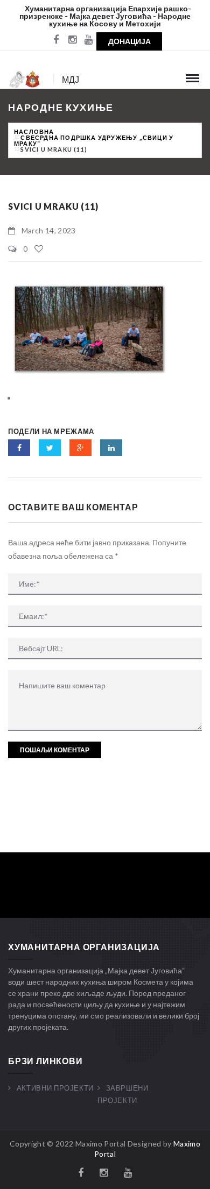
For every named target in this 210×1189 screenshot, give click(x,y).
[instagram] (72, 40)
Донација (129, 41)
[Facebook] (56, 40)
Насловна (34, 131)
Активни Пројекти (55, 1088)
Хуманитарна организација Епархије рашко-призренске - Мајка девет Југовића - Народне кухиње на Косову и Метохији (105, 16)
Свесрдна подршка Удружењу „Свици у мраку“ (93, 140)
